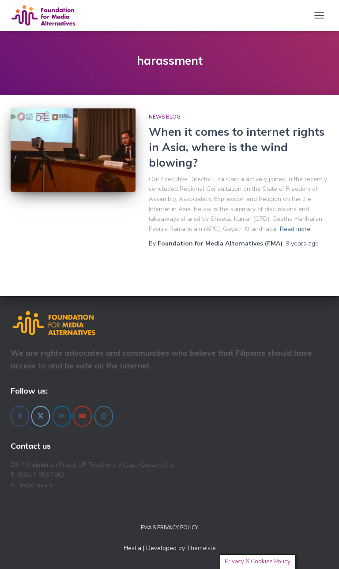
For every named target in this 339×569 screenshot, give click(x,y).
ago (302, 243)
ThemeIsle (201, 548)
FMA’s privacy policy (169, 527)
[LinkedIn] (62, 416)
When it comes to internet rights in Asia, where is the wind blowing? (236, 147)
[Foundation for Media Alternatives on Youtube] (82, 416)
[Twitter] (40, 416)
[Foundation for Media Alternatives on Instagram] (103, 416)
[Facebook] (20, 416)
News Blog (165, 116)
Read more (295, 229)
